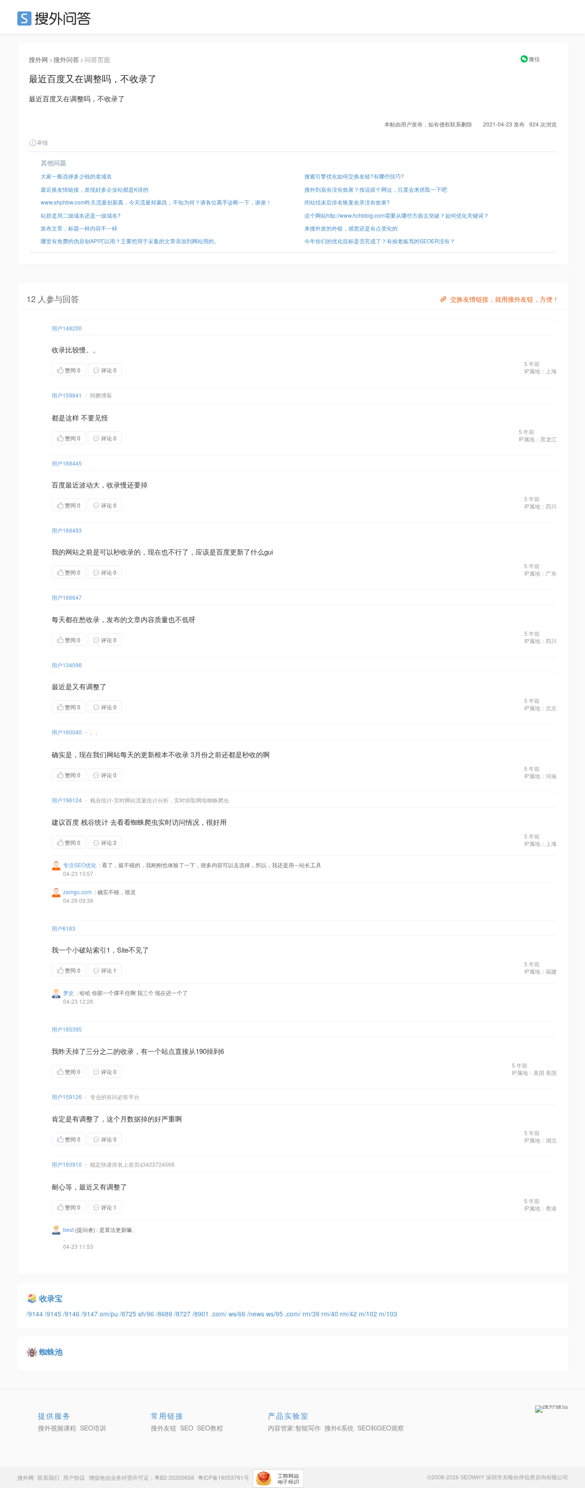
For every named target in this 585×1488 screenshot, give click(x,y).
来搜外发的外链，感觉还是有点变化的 (351, 228)
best (68, 1229)
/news (256, 1313)
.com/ (220, 1313)
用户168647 (67, 597)
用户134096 (67, 665)
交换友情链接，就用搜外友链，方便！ (504, 299)
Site (122, 949)
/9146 (72, 1313)
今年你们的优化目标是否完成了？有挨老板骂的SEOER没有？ (379, 241)
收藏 (139, 369)
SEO (56, 18)
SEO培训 (93, 1427)
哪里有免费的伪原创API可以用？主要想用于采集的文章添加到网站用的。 (130, 241)
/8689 (165, 1313)
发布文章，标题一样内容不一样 (79, 228)
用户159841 (67, 395)
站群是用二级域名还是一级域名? (81, 215)
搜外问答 (66, 59)
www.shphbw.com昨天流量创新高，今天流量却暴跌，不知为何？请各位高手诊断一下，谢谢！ (156, 202)
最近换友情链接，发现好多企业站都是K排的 (95, 189)
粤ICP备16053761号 (223, 1477)
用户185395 (67, 1029)
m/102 (369, 1313)
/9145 (54, 1313)
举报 (42, 142)
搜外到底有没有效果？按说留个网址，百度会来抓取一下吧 (375, 189)
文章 (134, 619)
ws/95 (275, 1313)
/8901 (201, 1313)
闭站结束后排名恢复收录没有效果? (347, 202)
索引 (99, 949)
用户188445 (67, 463)
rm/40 (330, 1313)
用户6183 (63, 928)
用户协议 (74, 1477)
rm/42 (349, 1313)
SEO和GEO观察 (380, 1427)
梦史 (68, 992)
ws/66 (238, 1313)
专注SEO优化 (79, 865)
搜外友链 (163, 1427)
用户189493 (67, 530)
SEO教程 (210, 1427)
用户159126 (67, 1096)
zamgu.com (77, 892)
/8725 (129, 1313)
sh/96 (147, 1313)
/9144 (36, 1313)
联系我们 (48, 1477)
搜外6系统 (339, 1427)
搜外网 (38, 59)
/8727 (183, 1313)
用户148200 (67, 328)
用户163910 (67, 1164)
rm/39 (312, 1313)
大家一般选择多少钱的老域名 (76, 176)
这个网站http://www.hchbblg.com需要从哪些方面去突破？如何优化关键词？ (396, 215)
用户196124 (67, 800)
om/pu (110, 1313)
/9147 (90, 1313)
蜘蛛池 (51, 1351)
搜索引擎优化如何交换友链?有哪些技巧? (354, 176)
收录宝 (51, 1298)
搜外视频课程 (57, 1427)
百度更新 (230, 551)
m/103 (388, 1313)
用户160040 (67, 732)
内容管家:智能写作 (294, 1427)
